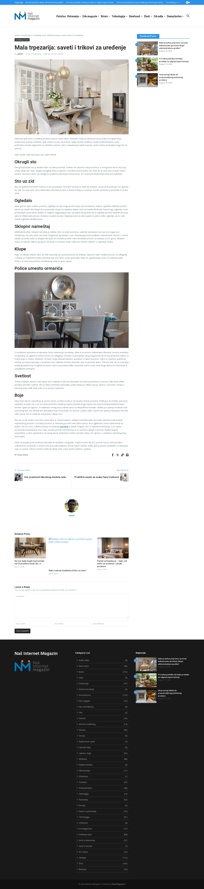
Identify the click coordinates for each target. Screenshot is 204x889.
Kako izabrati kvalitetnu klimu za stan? (67, 570)
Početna (61, 16)
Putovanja (73, 16)
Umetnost (134, 16)
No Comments (34, 54)
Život (147, 16)
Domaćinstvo (174, 16)
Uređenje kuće (40, 35)
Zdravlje (158, 16)
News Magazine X (119, 884)
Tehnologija (118, 16)
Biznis (104, 16)
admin (20, 54)
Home (17, 35)
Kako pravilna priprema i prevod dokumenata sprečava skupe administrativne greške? (173, 45)
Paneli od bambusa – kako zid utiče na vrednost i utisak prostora (112, 564)
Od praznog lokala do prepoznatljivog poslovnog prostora (171, 77)
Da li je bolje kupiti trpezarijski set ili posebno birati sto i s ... (29, 562)
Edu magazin (90, 16)
